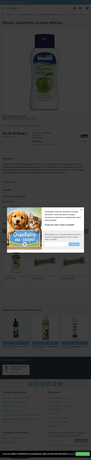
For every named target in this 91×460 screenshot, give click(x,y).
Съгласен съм (83, 454)
